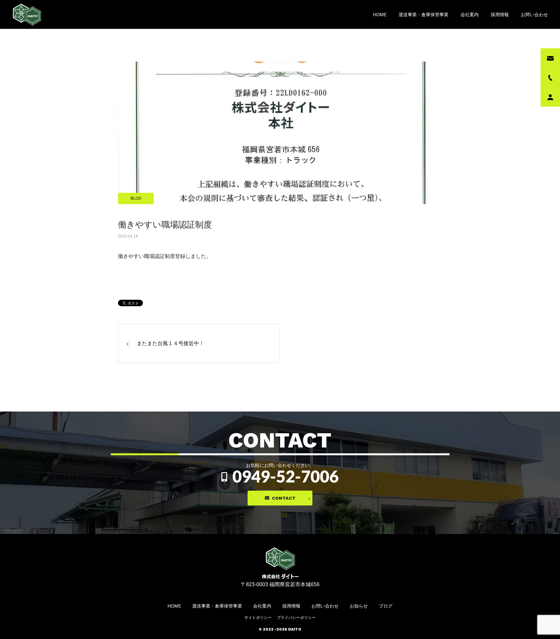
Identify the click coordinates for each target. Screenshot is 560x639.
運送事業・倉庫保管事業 (424, 14)
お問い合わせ (534, 14)
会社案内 (470, 14)
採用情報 (500, 14)
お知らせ (359, 606)
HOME (380, 14)
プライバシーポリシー (296, 617)
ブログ (385, 606)
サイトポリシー (258, 617)
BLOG (136, 198)
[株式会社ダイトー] (27, 14)
